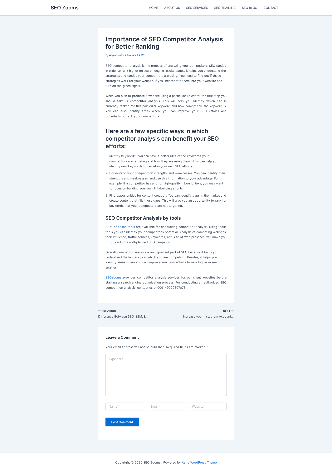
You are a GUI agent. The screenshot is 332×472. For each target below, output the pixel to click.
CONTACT (270, 8)
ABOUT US (172, 8)
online (126, 227)
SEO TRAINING (225, 8)
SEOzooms (113, 277)
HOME (153, 8)
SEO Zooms (65, 8)
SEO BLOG (249, 8)
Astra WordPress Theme (199, 462)
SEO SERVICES (197, 8)
